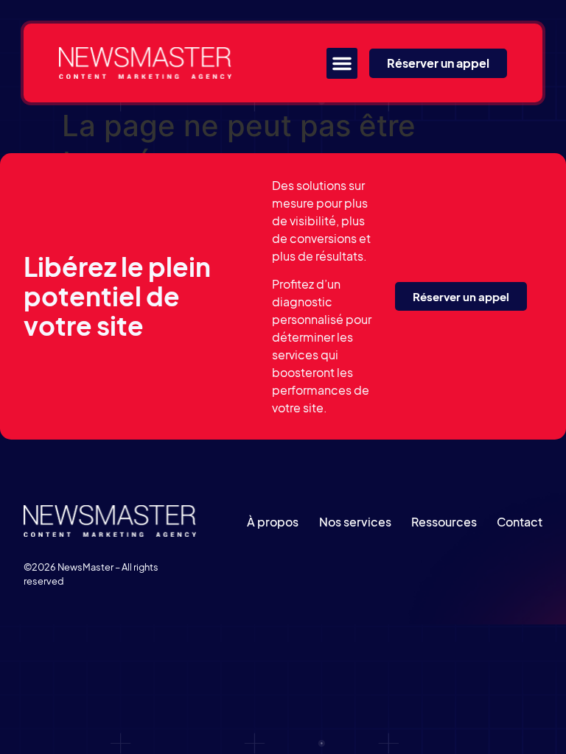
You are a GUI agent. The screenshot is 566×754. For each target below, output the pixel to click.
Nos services (355, 521)
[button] (341, 63)
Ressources (444, 521)
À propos (272, 521)
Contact (519, 521)
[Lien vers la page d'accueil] (145, 63)
